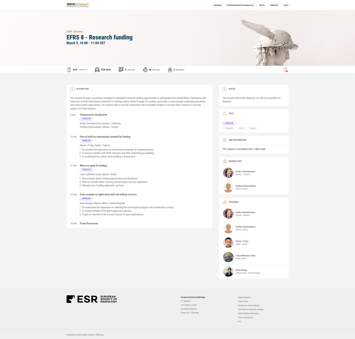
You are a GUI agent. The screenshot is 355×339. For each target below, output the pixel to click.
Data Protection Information (248, 313)
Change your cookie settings (248, 305)
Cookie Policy (243, 301)
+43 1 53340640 (193, 313)
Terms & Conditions (245, 317)
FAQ (239, 321)
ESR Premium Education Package (250, 309)
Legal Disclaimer (244, 297)
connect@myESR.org (189, 309)
